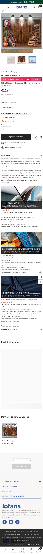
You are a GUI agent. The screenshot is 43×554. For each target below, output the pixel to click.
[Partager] (40, 137)
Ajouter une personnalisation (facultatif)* (14, 113)
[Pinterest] (17, 522)
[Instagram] (11, 522)
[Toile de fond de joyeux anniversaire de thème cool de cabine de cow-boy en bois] (9, 430)
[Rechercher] (8, 7)
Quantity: (4, 125)
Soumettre (21, 466)
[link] (21, 404)
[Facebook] (4, 522)
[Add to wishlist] (35, 137)
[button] (35, 51)
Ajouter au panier (16, 137)
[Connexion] (33, 7)
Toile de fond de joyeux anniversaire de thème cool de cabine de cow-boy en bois (9, 441)
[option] (21, 33)
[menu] (2, 7)
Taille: (8, 102)
